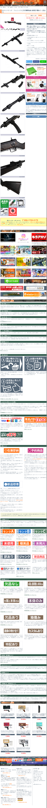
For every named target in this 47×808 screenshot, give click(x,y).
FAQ (18, 757)
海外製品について (5, 672)
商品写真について (5, 341)
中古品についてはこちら (6, 538)
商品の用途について (5, 303)
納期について (4, 446)
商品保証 (34, 757)
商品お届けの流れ (28, 757)
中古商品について (5, 519)
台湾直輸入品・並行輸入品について (8, 683)
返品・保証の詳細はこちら (7, 804)
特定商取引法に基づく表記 (23, 802)
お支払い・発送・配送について (7, 415)
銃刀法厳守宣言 (13, 757)
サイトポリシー (4, 350)
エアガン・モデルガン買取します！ (29, 763)
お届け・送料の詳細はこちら (7, 787)
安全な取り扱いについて (6, 317)
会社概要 (39, 757)
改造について (4, 324)
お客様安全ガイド (7, 757)
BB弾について (4, 695)
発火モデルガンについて (6, 665)
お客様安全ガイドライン (6, 321)
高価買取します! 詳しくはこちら (36, 19)
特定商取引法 (23, 757)
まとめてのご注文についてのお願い (8, 402)
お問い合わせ (44, 757)
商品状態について (5, 579)
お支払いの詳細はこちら (6, 772)
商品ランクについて (5, 528)
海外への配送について (6, 335)
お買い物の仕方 (4, 355)
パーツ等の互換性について (6, 330)
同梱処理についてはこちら (6, 412)
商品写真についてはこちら (6, 593)
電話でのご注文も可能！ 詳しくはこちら (9, 399)
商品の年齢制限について (6, 311)
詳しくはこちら (20, 224)
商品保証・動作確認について (7, 655)
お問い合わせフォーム (21, 775)
